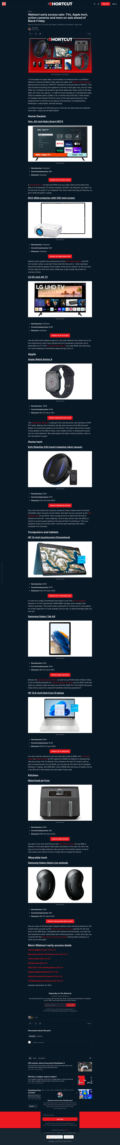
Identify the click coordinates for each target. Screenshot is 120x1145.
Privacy (59, 1132)
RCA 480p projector (73, 261)
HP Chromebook (79, 601)
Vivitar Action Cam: (36, 959)
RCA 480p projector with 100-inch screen (51, 198)
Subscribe (105, 4)
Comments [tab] (32, 1036)
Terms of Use (68, 1123)
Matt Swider (39, 1069)
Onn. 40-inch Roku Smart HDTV (45, 121)
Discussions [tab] (41, 1058)
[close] (76, 1092)
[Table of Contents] (2, 572)
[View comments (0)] (36, 34)
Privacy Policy (73, 1125)
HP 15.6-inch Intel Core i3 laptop (46, 692)
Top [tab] (30, 1058)
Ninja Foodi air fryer (39, 780)
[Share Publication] (98, 4)
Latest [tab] (34, 1058)
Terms (63, 1132)
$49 (45, 963)
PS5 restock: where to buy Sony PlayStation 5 (46, 1063)
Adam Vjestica (39, 1083)
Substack (51, 1141)
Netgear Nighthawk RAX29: (39, 972)
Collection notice (71, 1132)
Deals (30, 11)
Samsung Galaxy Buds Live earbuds (48, 862)
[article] (60, 1067)
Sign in (114, 4)
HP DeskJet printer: (36, 963)
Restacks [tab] (39, 1036)
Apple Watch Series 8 (40, 359)
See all (31, 1106)
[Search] (94, 4)
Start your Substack (55, 1137)
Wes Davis (35, 28)
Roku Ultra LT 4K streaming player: (42, 968)
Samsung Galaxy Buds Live (62, 929)
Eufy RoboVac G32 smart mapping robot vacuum (55, 447)
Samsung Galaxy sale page (62, 682)
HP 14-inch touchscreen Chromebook (49, 537)
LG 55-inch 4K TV (38, 277)
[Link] (25, 116)
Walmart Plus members (82, 82)
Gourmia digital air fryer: (38, 950)
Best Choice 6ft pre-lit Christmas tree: (43, 954)
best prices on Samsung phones (54, 937)
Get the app (68, 1137)
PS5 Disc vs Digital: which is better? (42, 1077)
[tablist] (35, 1036)
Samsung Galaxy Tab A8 (41, 616)
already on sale (41, 759)
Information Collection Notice (59, 1125)
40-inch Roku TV (36, 185)
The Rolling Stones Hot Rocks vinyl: (42, 981)
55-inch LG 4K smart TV (56, 346)
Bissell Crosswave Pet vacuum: (40, 976)
